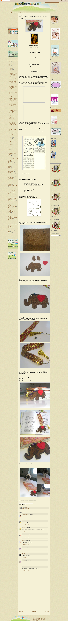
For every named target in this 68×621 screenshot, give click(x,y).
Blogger (45, 618)
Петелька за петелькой (12, 206)
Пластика (9, 207)
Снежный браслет (12, 118)
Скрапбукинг (10, 216)
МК (8, 193)
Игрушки (9, 172)
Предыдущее (47, 611)
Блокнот (9, 155)
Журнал (9, 167)
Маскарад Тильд (11, 192)
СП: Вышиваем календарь (12, 224)
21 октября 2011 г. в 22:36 (25, 544)
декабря (11, 66)
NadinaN (23, 560)
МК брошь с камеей (12, 129)
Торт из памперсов (11, 227)
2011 (9, 65)
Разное (9, 212)
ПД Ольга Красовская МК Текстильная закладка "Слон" (13, 87)
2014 (9, 61)
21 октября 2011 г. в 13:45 (25, 537)
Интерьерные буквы (11, 173)
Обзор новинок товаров (12, 200)
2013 (9, 62)
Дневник (9, 166)
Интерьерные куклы (11, 176)
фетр (9, 231)
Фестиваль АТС (10, 230)
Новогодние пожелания (12, 197)
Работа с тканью (11, 211)
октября (11, 69)
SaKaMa (23, 553)
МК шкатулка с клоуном (13, 92)
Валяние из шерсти (11, 156)
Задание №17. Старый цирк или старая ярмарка (13, 79)
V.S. (22, 547)
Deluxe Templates (42, 619)
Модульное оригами (11, 194)
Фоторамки (10, 232)
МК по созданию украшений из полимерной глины (12, 123)
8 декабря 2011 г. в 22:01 (25, 570)
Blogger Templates (35, 619)
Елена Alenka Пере (25, 514)
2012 (9, 64)
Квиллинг (9, 179)
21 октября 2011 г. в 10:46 (25, 531)
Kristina (23, 527)
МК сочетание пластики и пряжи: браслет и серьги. (13, 126)
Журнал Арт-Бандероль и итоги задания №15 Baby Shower (13, 116)
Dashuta (23, 520)
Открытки (9, 205)
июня (10, 140)
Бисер (9, 152)
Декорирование (10, 162)
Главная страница (11, 12)
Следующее (21, 611)
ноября (11, 68)
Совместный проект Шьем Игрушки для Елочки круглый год (12, 220)
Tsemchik (23, 533)
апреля (11, 142)
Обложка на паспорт (11, 201)
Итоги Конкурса (10, 178)
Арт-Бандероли (39, 618)
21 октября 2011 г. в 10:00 (25, 524)
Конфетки (9, 183)
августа (11, 137)
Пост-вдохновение (11, 210)
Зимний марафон (11, 171)
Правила (16, 12)
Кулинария (10, 184)
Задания (9, 168)
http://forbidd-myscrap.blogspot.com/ (27, 503)
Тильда (9, 226)
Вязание (9, 161)
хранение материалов (11, 233)
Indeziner (36, 620)
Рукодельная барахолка (22, 12)
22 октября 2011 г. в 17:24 (25, 557)
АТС (9, 149)
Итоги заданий (10, 177)
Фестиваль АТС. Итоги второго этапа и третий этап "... (13, 107)
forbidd (23, 540)
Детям (9, 165)
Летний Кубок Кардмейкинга (12, 185)
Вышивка (9, 160)
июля (10, 138)
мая (10, 141)
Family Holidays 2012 (11, 236)
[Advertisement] (27, 603)
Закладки (26, 508)
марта (11, 144)
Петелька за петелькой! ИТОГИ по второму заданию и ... (13, 99)
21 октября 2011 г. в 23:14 (25, 550)
